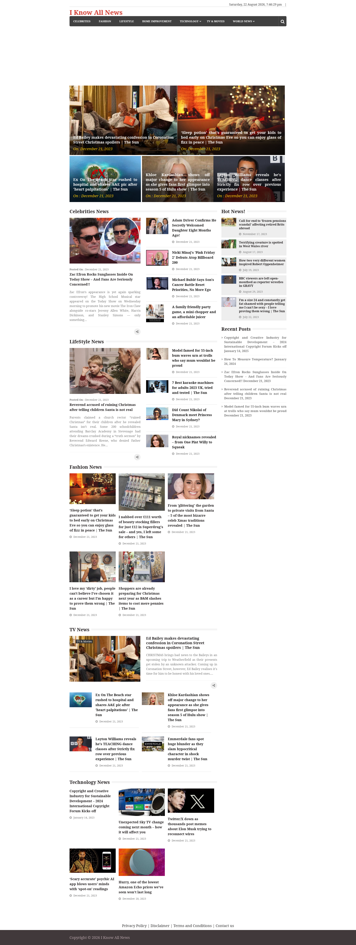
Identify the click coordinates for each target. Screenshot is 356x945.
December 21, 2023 (97, 269)
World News (242, 21)
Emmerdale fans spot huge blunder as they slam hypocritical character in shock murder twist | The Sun (187, 749)
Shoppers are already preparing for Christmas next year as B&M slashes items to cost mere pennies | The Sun (141, 598)
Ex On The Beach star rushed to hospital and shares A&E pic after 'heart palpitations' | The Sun (105, 184)
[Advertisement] (178, 54)
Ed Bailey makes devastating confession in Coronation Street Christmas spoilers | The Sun (123, 140)
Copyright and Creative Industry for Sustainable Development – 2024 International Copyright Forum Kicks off (90, 801)
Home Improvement (157, 21)
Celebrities (81, 21)
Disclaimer (160, 925)
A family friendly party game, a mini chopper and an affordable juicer (194, 312)
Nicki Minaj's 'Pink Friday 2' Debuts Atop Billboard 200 (193, 257)
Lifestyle (126, 21)
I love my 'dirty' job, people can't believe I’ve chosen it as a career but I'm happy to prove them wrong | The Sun (92, 598)
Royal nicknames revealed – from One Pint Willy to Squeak (194, 442)
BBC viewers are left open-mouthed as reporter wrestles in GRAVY (261, 282)
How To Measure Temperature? (248, 359)
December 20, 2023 (134, 898)
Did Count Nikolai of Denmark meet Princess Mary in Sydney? (192, 415)
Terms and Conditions (192, 925)
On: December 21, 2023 (93, 148)
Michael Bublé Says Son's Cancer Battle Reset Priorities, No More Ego (193, 284)
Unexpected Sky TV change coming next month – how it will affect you (141, 827)
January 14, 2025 (84, 817)
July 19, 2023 (251, 270)
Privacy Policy (134, 925)
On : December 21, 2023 (93, 196)
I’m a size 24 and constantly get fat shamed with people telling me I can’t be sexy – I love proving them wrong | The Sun (262, 305)
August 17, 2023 (253, 252)
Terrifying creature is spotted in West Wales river (261, 244)
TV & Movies (216, 21)
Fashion (105, 21)
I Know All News (96, 12)
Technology (189, 21)
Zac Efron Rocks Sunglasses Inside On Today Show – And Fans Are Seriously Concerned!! (101, 279)
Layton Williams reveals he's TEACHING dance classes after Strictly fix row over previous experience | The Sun (249, 182)
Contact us (225, 925)
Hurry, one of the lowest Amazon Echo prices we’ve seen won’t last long (141, 887)
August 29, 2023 (253, 291)
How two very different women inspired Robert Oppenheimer (262, 262)
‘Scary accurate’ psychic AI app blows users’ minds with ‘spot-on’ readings (92, 884)
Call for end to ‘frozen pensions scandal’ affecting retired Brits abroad (262, 224)
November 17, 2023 (255, 234)
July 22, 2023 (251, 317)
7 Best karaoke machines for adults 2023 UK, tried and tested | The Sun (193, 387)
